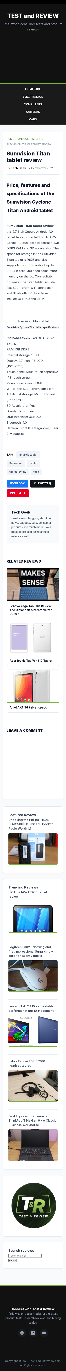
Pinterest (17, 493)
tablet (33, 463)
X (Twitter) (42, 483)
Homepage (33, 89)
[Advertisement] (33, 54)
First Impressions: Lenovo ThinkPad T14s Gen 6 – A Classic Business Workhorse (32, 1120)
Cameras (33, 111)
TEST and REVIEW (33, 16)
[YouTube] (44, 1333)
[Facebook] (22, 1333)
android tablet (28, 454)
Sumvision (16, 463)
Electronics (33, 96)
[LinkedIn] (33, 1333)
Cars (33, 119)
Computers (33, 104)
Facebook (17, 483)
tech (36, 471)
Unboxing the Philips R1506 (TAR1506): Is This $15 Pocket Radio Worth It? (30, 824)
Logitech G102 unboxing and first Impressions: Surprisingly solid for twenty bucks (30, 951)
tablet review (17, 471)
